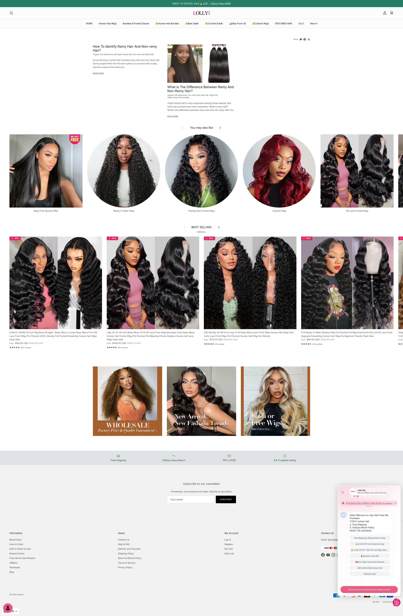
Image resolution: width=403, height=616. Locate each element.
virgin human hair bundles (178, 97)
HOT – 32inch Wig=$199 (216, 3)
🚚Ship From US (237, 23)
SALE (301, 23)
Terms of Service (126, 562)
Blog (11, 572)
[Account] (384, 13)
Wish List (229, 553)
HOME (89, 23)
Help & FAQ (124, 544)
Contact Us (123, 539)
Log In (227, 539)
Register (228, 544)
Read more (98, 73)
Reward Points (16, 553)
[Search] (11, 13)
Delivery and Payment (129, 548)
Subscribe (226, 499)
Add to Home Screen (20, 548)
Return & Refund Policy (130, 558)
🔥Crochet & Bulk (214, 23)
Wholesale (14, 567)
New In (313, 23)
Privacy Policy (125, 567)
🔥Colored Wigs (260, 23)
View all (201, 232)
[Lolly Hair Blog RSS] (309, 39)
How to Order (16, 544)
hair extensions (106, 54)
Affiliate (13, 562)
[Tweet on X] (301, 39)
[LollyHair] (201, 13)
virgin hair (213, 95)
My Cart (228, 548)
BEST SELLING (201, 227)
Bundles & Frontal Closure (136, 23)
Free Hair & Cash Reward (22, 558)
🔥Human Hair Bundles (167, 23)
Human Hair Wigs (107, 23)
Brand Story (15, 539)
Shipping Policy (126, 553)
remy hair (204, 95)
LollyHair (19, 594)
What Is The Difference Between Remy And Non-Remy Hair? (200, 89)
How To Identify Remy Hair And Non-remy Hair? (125, 48)
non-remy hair (139, 54)
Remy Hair (149, 54)
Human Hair (127, 54)
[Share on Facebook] (305, 39)
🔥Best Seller (192, 23)
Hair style (117, 54)
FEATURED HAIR (283, 23)
